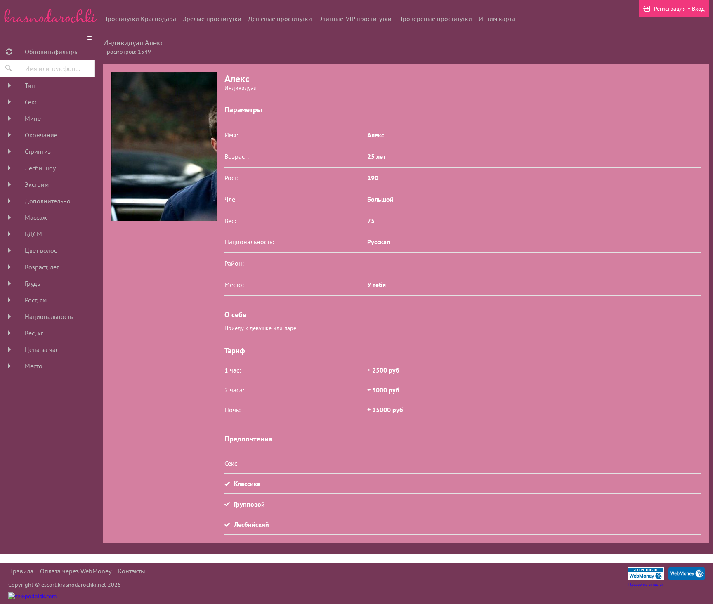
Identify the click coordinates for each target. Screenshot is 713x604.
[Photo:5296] (163, 146)
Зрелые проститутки (212, 18)
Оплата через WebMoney (75, 571)
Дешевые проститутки (280, 18)
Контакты (131, 571)
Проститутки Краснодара (139, 18)
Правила (20, 571)
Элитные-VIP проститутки (355, 18)
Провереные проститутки (435, 18)
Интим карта (497, 18)
